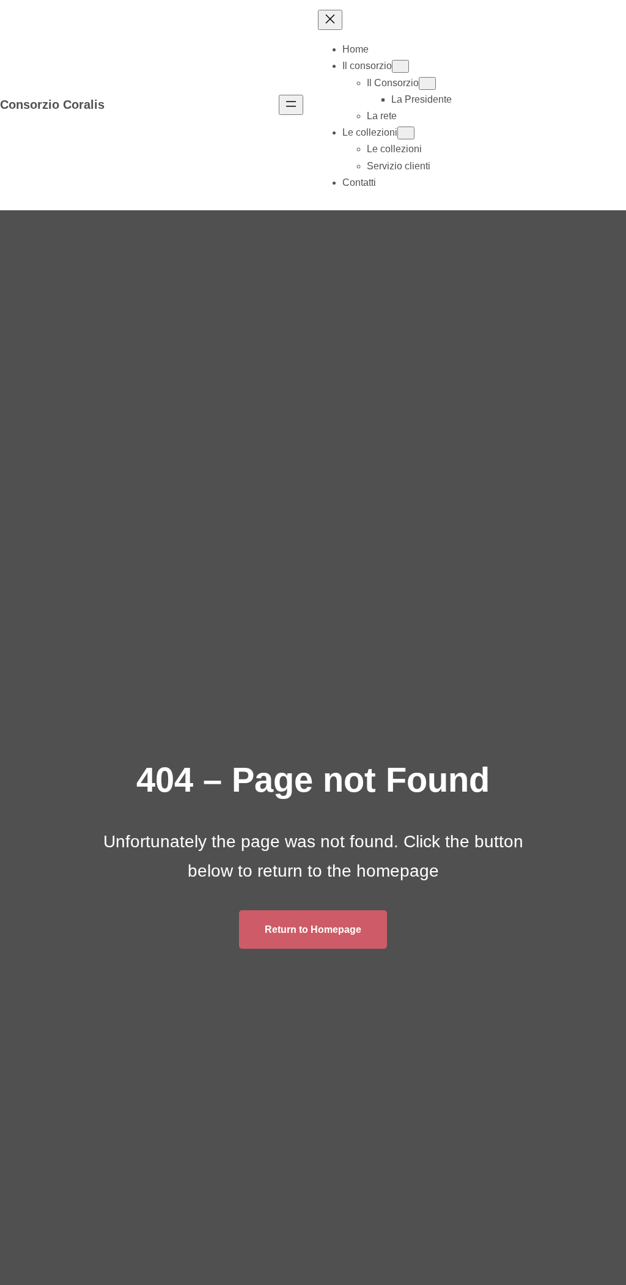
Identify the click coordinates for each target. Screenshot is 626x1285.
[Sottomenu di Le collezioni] (405, 133)
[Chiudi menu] (330, 20)
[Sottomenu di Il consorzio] (400, 66)
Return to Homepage (313, 929)
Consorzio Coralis (52, 104)
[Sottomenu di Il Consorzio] (427, 83)
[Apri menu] (291, 105)
